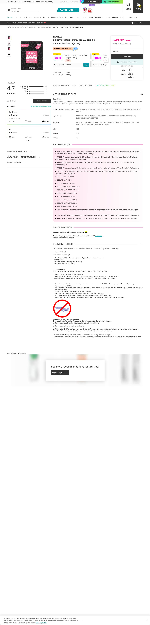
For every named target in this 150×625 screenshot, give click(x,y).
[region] (75, 620)
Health (46, 17)
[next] (121, 17)
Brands (132, 17)
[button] (138, 6)
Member (18, 17)
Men (77, 17)
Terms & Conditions (64, 237)
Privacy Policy (41, 623)
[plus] (139, 51)
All (8, 106)
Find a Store (74, 2)
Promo (9, 17)
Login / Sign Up (58, 372)
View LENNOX (14, 162)
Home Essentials (95, 17)
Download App (64, 2)
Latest (12, 106)
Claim (86, 65)
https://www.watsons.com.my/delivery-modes (95, 295)
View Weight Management (22, 157)
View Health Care (17, 151)
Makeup (37, 17)
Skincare (28, 17)
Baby (84, 17)
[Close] (146, 620)
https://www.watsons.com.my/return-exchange (94, 335)
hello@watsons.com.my (99, 337)
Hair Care (69, 17)
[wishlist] (73, 43)
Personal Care (57, 17)
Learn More (98, 236)
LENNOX (57, 36)
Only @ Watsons (111, 17)
